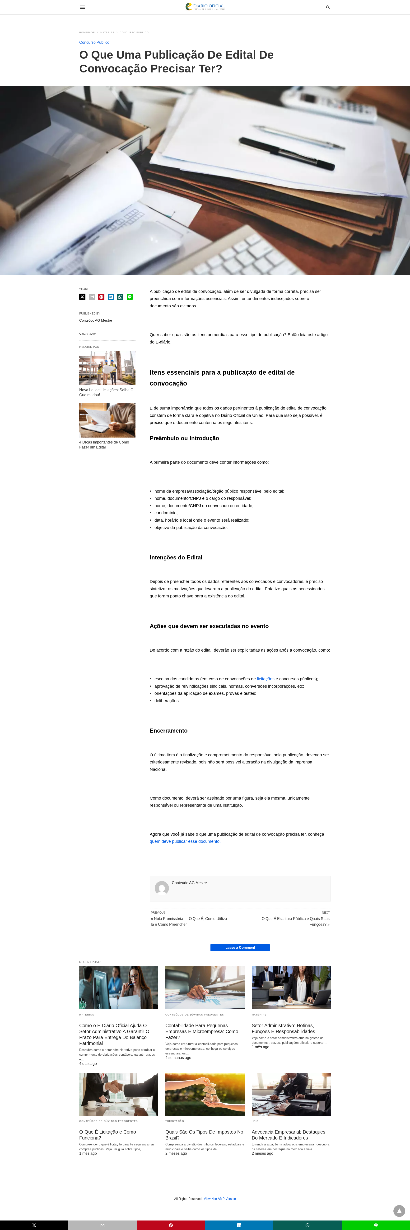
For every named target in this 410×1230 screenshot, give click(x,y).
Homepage (87, 32)
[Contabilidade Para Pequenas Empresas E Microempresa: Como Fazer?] (204, 987)
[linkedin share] (111, 297)
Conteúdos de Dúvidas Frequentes (194, 1014)
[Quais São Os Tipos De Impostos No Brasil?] (204, 1094)
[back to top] (399, 1211)
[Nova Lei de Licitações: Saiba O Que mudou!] (107, 368)
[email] (102, 1225)
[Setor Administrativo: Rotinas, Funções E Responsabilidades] (291, 987)
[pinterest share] (101, 297)
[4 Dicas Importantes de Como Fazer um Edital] (107, 420)
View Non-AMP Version (220, 1199)
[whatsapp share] (120, 297)
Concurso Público (134, 32)
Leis (255, 1121)
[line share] (130, 297)
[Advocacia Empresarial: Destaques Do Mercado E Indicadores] (291, 1094)
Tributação (174, 1121)
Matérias (107, 32)
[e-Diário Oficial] (204, 7)
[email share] (92, 297)
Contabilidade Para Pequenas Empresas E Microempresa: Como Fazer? (201, 1031)
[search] (328, 7)
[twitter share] (82, 297)
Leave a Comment (240, 947)
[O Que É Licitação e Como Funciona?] (118, 1094)
